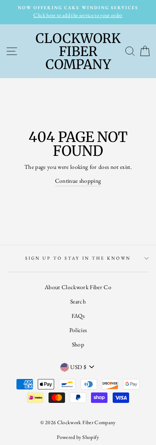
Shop (78, 344)
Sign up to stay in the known (78, 258)
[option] (78, 12)
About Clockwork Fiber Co (78, 287)
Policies (78, 330)
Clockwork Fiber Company (78, 51)
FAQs (78, 316)
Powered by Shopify (78, 437)
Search (78, 301)
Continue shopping (78, 181)
